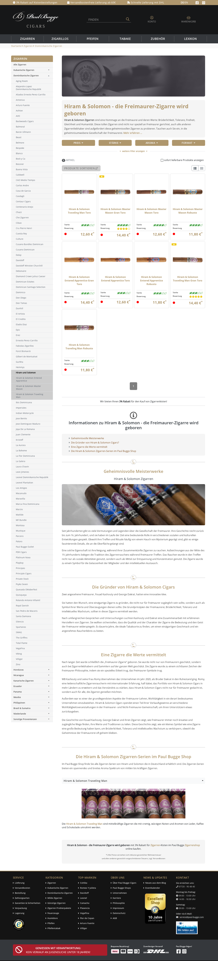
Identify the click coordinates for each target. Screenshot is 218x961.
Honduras (18, 669)
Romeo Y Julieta (88, 888)
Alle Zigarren (19, 64)
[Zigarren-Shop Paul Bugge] (35, 19)
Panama (17, 691)
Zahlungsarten (22, 898)
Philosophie (119, 903)
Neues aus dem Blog (155, 883)
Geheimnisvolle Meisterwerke (87, 438)
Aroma (150, 142)
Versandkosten (22, 888)
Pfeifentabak (53, 928)
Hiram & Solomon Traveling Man (84, 823)
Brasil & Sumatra (21, 708)
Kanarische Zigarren (23, 680)
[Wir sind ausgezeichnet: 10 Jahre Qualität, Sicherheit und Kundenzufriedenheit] (155, 909)
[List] (195, 168)
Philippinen (19, 702)
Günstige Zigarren (56, 903)
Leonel (83, 898)
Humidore (52, 918)
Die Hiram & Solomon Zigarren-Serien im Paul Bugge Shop (103, 451)
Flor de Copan (87, 918)
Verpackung (21, 908)
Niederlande (19, 713)
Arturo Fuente (87, 923)
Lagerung (19, 913)
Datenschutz (119, 913)
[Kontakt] (190, 915)
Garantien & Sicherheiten (27, 903)
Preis (77, 142)
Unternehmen (120, 893)
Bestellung (20, 893)
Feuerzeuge (53, 913)
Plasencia (85, 908)
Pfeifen (92, 39)
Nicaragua (18, 675)
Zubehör (158, 39)
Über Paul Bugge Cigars (124, 883)
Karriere (117, 898)
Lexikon (190, 39)
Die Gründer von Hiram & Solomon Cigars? (95, 442)
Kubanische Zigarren (23, 70)
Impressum (118, 908)
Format (187, 142)
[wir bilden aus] (187, 926)
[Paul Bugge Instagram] (203, 2)
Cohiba (83, 883)
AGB (115, 918)
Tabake (125, 39)
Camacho (84, 903)
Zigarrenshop (192, 845)
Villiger (83, 928)
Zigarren (27, 39)
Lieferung (19, 883)
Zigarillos (60, 39)
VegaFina (84, 913)
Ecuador (17, 686)
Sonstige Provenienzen (25, 719)
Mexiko (17, 697)
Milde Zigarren (54, 898)
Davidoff (84, 893)
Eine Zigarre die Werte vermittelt (89, 446)
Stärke (113, 142)
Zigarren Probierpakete (59, 908)
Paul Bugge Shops (122, 888)
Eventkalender (152, 888)
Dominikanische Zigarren (26, 75)
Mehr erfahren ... (132, 133)
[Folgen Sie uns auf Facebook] (197, 2)
